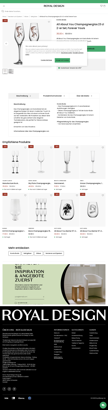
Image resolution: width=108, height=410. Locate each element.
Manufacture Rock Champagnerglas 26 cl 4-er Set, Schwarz (14, 183)
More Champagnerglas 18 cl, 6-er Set (39, 231)
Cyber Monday (94, 350)
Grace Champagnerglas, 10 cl (91, 183)
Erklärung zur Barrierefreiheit (58, 357)
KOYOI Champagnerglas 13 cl (14, 231)
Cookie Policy (58, 352)
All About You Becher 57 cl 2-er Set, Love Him (65, 231)
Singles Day (93, 345)
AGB (55, 344)
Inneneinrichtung (77, 335)
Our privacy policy (66, 53)
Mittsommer (93, 343)
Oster (91, 335)
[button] (101, 6)
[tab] (23, 96)
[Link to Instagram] (9, 388)
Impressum (57, 349)
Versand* (57, 338)
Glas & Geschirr (77, 340)
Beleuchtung (76, 338)
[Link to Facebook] (4, 388)
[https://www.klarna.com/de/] (21, 398)
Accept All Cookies (62, 60)
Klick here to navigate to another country (15, 345)
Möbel (73, 333)
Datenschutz (58, 347)
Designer (56, 354)
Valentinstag (93, 333)
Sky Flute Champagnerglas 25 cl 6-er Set (39, 183)
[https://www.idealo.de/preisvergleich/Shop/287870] (29, 398)
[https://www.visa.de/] (6, 398)
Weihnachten (93, 353)
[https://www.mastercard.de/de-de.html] (13, 398)
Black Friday (93, 348)
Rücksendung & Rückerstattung (59, 341)
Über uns (56, 333)
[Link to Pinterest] (14, 388)
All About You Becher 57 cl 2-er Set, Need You (91, 231)
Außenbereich (76, 348)
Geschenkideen (94, 338)
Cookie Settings (46, 60)
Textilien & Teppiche (78, 343)
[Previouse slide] (6, 43)
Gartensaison (93, 340)
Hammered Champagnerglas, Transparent (62, 183)
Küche (74, 345)
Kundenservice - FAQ (60, 335)
